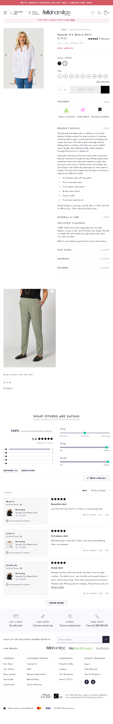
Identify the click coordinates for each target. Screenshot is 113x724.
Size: (60, 71)
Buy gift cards (16, 625)
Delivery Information (36, 674)
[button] (98, 39)
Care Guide (9, 684)
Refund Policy (33, 679)
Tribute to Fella (66, 664)
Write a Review (99, 479)
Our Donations (66, 674)
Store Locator (10, 674)
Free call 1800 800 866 (97, 625)
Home (63, 29)
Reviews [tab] (11, 471)
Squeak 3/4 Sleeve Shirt (26, 514)
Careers (63, 669)
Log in (87, 664)
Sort (85, 490)
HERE (72, 20)
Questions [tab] (28, 471)
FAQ (29, 669)
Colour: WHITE (64, 58)
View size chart (102, 81)
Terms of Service (34, 684)
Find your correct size (43, 625)
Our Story (8, 664)
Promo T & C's (65, 679)
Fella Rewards (90, 669)
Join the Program (92, 674)
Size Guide (8, 679)
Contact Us (32, 664)
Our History (9, 669)
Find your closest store (70, 625)
